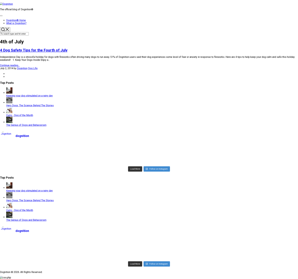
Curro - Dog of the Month (19, 115)
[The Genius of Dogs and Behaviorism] (9, 122)
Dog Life (33, 68)
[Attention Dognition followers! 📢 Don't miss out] (260, 146)
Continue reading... (10, 65)
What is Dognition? (16, 23)
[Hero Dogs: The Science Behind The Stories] (9, 102)
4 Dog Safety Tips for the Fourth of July (34, 50)
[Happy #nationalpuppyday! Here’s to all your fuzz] (112, 146)
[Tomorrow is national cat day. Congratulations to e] (260, 162)
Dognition (22, 68)
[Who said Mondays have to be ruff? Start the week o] (112, 150)
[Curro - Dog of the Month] (9, 112)
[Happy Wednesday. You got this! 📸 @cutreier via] (260, 154)
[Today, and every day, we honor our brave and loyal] (186, 146)
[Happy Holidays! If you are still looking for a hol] (186, 158)
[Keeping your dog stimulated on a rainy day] (9, 92)
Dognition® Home (16, 20)
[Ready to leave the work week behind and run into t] (38, 150)
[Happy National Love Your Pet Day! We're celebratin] (186, 150)
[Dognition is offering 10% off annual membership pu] (112, 162)
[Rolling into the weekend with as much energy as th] (38, 158)
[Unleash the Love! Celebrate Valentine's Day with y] (38, 154)
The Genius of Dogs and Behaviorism (26, 125)
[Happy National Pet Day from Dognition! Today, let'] (38, 146)
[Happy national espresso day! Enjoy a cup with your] (186, 162)
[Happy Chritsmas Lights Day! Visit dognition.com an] (260, 158)
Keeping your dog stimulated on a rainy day (29, 95)
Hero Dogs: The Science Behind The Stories (30, 105)
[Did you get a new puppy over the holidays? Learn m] (112, 158)
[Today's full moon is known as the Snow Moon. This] (186, 154)
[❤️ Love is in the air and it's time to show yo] (112, 154)
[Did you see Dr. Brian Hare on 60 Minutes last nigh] (38, 162)
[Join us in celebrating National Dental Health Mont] (260, 150)
